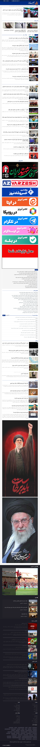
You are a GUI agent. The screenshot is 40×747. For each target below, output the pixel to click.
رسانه (19, 717)
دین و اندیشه (18, 715)
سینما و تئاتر (18, 718)
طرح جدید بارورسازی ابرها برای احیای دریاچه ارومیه (20, 405)
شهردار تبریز (18, 733)
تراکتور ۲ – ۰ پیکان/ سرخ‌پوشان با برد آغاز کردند (20, 147)
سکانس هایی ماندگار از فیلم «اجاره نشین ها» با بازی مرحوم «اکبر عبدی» (16, 607)
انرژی (36, 717)
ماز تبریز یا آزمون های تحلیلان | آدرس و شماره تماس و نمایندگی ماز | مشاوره (27, 319)
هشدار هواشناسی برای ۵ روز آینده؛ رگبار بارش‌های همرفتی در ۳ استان (20, 31)
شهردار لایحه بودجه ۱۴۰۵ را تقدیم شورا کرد (31, 287)
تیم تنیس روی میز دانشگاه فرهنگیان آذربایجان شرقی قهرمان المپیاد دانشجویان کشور (25, 298)
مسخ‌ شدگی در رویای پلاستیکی (9, 30)
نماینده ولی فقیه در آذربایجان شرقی (16, 737)
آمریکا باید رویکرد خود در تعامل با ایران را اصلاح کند (20, 53)
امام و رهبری (35, 705)
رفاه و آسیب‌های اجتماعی (17, 710)
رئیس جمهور (18, 730)
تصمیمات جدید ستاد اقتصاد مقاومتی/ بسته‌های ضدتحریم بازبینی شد (28, 323)
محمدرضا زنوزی (20, 734)
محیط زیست (18, 711)
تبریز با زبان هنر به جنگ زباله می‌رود (32, 276)
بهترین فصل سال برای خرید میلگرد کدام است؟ (20, 412)
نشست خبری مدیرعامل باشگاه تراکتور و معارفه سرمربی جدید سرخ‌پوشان (9, 572)
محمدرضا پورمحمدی (14, 734)
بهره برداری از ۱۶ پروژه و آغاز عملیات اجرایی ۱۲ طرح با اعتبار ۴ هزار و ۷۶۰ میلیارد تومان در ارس (24, 295)
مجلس (36, 710)
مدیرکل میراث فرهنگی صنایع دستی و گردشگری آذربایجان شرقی (30, 736)
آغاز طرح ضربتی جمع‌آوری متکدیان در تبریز (31, 286)
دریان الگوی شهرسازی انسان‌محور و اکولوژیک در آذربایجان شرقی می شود (27, 271)
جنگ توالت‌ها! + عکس (24, 373)
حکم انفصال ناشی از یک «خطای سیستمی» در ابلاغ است (29, 278)
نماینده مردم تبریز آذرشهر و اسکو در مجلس (27, 737)
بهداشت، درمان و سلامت (17, 705)
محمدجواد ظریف (26, 734)
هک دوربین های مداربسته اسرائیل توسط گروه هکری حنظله (17, 687)
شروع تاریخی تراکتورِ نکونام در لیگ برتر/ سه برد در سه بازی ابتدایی (17, 101)
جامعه (33, 35)
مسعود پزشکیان (14, 736)
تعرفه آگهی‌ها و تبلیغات (13, 742)
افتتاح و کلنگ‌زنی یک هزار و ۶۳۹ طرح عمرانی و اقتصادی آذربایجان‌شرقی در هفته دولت (25, 308)
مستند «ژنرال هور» (24, 614)
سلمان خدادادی (35, 733)
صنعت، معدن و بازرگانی (34, 720)
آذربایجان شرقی (35, 727)
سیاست (36, 35)
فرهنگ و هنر (25, 35)
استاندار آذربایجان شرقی (21, 727)
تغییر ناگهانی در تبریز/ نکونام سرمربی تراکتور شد (20, 153)
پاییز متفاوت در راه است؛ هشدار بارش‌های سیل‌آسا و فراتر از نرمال (32, 31)
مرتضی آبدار (19, 736)
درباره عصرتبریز (28, 742)
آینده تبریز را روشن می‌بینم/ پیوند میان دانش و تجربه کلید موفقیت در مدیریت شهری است (24, 281)
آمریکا (26, 727)
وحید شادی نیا (9, 737)
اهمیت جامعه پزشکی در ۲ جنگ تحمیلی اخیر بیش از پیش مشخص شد (17, 69)
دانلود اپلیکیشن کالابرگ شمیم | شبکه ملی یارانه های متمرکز (29, 330)
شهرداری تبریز (13, 733)
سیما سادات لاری (23, 733)
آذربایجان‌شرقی (35, 711)
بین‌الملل (36, 340)
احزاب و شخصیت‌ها (35, 704)
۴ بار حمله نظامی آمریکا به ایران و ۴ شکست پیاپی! (20, 365)
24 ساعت (7, 315)
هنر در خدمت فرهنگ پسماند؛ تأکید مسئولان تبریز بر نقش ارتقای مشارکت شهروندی (25, 274)
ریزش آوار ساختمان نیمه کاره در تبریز (21, 647)
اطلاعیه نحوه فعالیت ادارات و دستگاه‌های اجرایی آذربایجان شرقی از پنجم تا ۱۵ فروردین (25, 283)
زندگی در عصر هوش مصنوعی (22, 672)
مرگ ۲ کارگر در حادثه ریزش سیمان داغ (21, 624)
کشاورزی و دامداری (35, 722)
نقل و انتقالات (35, 737)
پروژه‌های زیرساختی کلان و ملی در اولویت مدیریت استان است (13, 10)
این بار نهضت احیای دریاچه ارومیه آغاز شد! (21, 398)
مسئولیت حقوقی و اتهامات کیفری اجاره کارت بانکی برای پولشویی (17, 664)
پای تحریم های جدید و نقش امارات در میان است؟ (20, 76)
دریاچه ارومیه (22, 730)
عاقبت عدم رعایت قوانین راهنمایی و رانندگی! (20, 601)
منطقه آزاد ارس (9, 736)
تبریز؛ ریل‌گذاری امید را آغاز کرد (33, 284)
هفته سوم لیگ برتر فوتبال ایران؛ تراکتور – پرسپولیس (29, 305)
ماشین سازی (31, 734)
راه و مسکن (35, 719)
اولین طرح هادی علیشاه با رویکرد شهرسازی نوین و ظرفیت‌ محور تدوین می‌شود (26, 277)
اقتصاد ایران (35, 715)
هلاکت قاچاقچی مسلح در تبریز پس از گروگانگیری (19, 639)
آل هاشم (30, 727)
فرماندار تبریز (8, 733)
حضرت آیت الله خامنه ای (29, 730)
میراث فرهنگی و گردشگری (17, 722)
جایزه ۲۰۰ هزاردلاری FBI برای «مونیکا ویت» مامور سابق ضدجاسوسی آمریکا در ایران (15, 343)
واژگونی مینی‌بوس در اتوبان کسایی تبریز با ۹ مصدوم (19, 632)
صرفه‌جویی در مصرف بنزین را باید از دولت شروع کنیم (30, 312)
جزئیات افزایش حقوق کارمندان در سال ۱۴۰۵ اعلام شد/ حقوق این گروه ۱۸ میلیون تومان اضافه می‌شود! (24, 328)
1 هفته (4, 315)
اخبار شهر (36, 269)
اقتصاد (29, 35)
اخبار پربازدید (36, 20)
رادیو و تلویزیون (18, 716)
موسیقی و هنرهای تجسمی (16, 721)
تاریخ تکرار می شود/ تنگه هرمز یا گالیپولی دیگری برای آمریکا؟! (18, 350)
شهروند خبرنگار (19, 742)
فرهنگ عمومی (18, 719)
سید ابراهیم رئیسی (29, 733)
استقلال (16, 727)
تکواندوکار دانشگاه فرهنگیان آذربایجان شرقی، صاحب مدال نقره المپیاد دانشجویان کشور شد (21, 5)
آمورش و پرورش (18, 704)
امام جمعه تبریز (11, 727)
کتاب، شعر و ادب (18, 720)
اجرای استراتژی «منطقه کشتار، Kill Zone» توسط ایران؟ (19, 358)
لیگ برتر (36, 734)
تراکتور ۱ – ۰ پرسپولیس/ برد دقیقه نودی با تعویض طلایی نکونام (18, 109)
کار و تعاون (36, 721)
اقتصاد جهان (35, 716)
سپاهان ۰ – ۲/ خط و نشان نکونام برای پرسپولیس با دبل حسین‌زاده (17, 124)
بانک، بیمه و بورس (35, 718)
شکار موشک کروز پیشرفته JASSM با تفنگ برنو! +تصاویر (19, 383)
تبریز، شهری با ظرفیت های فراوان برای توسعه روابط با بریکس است (28, 273)
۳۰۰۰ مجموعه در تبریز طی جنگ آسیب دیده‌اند (30, 280)
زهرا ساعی (13, 730)
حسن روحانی (35, 730)
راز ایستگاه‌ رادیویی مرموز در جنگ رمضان (21, 680)
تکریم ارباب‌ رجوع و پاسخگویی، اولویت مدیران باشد (20, 45)
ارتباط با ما (24, 742)
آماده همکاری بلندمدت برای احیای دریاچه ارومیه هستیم (19, 390)
